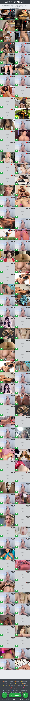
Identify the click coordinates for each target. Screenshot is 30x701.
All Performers (23, 699)
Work (14, 699)
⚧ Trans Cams (23, 690)
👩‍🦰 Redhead (19, 685)
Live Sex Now (15, 695)
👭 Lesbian (19, 688)
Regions (10, 699)
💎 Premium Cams (7, 692)
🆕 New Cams (6, 690)
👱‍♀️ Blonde (5, 685)
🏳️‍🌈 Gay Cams (15, 690)
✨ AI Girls (24, 692)
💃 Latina (17, 681)
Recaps (17, 699)
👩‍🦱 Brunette (12, 685)
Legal (27, 699)
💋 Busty (12, 688)
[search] (25, 695)
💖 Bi (24, 688)
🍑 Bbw (26, 685)
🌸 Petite (6, 688)
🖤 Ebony (10, 681)
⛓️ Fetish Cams (17, 692)
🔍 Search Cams (23, 696)
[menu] (4, 695)
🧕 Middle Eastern (9, 683)
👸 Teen (24, 683)
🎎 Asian (5, 681)
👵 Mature (17, 683)
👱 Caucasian (24, 681)
